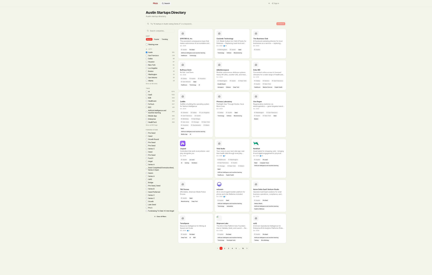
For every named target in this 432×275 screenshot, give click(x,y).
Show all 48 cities (151, 83)
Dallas (161, 59)
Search (167, 3)
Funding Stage (152, 130)
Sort (148, 36)
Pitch (155, 3)
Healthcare (161, 101)
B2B (161, 98)
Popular (156, 39)
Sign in (276, 3)
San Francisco (161, 55)
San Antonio (161, 77)
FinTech (161, 104)
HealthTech (161, 122)
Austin (161, 52)
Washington (161, 74)
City (150, 49)
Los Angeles (161, 68)
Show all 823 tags (152, 125)
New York (161, 65)
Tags (148, 88)
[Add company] (269, 3)
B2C (161, 107)
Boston (161, 71)
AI (161, 91)
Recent (149, 39)
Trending (165, 39)
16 (243, 248)
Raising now (153, 44)
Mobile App (161, 116)
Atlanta (161, 81)
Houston (161, 62)
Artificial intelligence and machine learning (161, 111)
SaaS (161, 95)
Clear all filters (161, 216)
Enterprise (161, 119)
